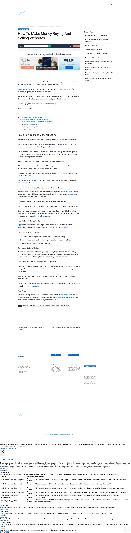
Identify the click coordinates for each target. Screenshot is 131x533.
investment (64, 191)
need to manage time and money (31, 180)
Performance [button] (4, 509)
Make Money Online (12, 442)
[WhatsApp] (32, 316)
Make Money (33, 305)
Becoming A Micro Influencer (94, 58)
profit (36, 286)
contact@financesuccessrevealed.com (62, 434)
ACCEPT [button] (14, 448)
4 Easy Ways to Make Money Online (40, 360)
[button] (111, 4)
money (60, 166)
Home (19, 26)
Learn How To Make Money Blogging (31, 117)
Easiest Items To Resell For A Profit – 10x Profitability (98, 62)
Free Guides (21, 356)
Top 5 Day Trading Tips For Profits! (73, 360)
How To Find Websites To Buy (32, 124)
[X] (55, 4)
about (24, 157)
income (74, 266)
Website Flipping (65, 305)
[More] (40, 316)
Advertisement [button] (5, 521)
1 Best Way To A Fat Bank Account (96, 54)
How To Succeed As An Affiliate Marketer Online (98, 79)
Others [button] (2, 526)
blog (54, 144)
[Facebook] (50, 4)
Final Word (28, 129)
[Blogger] (45, 4)
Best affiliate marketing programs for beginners (96, 40)
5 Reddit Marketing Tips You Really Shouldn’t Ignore (99, 74)
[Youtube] (60, 4)
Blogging (25, 305)
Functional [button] (3, 504)
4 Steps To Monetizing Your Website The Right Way (98, 68)
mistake (64, 257)
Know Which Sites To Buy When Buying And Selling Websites (39, 121)
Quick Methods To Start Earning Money (63, 352)
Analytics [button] (3, 515)
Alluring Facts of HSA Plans (73, 379)
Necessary (4, 470)
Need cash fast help (91, 45)
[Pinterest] (28, 316)
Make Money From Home (44, 305)
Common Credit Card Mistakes (55, 380)
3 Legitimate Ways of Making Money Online (40, 381)
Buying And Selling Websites (32, 127)
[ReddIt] (36, 316)
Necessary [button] (3, 469)
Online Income (55, 305)
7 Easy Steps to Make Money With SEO (63, 348)
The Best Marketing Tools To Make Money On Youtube (31, 328)
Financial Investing (56, 354)
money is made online (67, 297)
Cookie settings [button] (5, 448)
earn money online (66, 295)
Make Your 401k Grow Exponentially (29, 343)
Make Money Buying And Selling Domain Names (66, 327)
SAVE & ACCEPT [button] (5, 532)
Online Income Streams (28, 26)
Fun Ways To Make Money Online (23, 361)
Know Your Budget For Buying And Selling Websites (36, 119)
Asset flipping (22, 89)
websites (65, 227)
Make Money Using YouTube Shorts (96, 36)
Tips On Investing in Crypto (93, 49)
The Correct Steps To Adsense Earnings (30, 354)
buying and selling (38, 216)
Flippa (20, 225)
